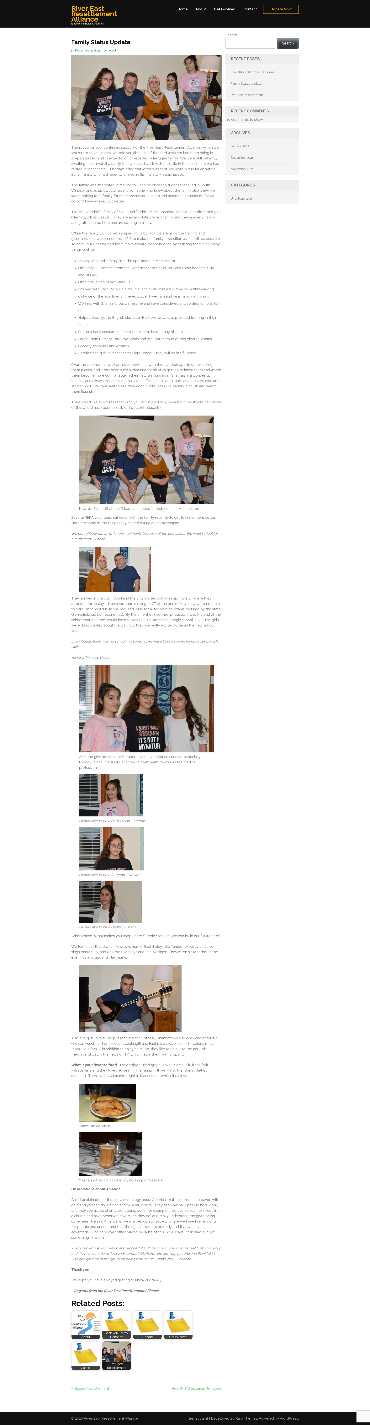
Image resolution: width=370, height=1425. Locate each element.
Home (183, 9)
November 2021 (242, 169)
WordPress (289, 1418)
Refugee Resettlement (90, 1388)
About (201, 9)
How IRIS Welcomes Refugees (197, 1388)
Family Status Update (246, 83)
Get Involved (224, 9)
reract (112, 50)
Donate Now (281, 9)
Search (231, 35)
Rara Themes (246, 1418)
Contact (250, 9)
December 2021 (242, 157)
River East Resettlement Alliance (94, 13)
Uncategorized (241, 198)
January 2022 (240, 146)
